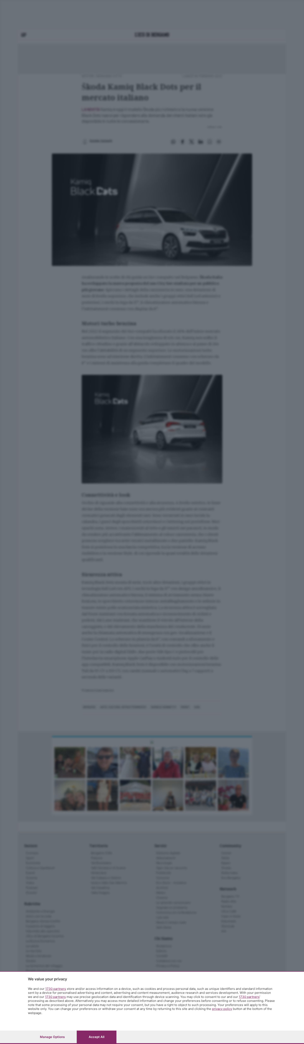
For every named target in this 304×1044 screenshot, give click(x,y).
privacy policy (222, 1009)
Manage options (52, 1037)
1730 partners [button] (55, 989)
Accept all (96, 1037)
